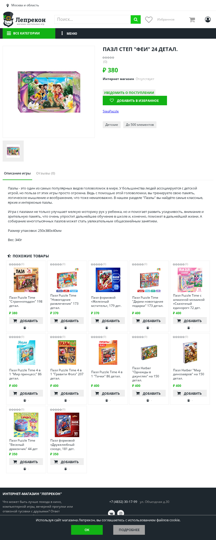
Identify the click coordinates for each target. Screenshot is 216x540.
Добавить (29, 321)
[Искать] (136, 19)
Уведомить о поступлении (129, 93)
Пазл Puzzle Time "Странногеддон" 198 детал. (25, 302)
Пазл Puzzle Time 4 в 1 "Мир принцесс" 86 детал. (25, 374)
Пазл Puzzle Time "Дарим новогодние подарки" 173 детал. (147, 302)
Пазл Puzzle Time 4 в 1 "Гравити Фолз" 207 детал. (67, 374)
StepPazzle (111, 111)
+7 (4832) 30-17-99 (123, 501)
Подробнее (129, 529)
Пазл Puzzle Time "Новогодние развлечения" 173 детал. (64, 301)
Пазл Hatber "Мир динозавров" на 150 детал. (188, 374)
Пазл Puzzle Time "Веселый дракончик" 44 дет (23, 444)
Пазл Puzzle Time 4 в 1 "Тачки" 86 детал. (106, 374)
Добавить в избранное (138, 100)
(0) (105, 61)
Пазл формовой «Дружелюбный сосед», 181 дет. (62, 444)
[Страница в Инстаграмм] (120, 513)
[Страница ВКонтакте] (111, 513)
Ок (87, 529)
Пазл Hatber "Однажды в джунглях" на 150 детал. (145, 374)
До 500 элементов (140, 124)
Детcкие (111, 124)
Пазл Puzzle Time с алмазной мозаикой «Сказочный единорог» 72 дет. (189, 301)
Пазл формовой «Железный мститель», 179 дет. (106, 302)
